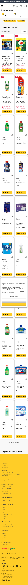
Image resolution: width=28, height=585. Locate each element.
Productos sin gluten (6, 511)
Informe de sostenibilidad (7, 576)
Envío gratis (4, 491)
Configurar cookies (14, 296)
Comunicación (5, 470)
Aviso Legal (3, 573)
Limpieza (4, 24)
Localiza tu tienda (6, 500)
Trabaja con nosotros (7, 472)
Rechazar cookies (14, 300)
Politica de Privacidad (6, 571)
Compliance (4, 579)
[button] (17, 6)
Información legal (6, 493)
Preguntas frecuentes (7, 526)
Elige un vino (4, 516)
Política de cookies (5, 568)
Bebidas (3, 537)
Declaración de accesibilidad (7, 570)
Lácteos (3, 539)
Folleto (3, 507)
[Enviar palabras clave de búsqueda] (2, 10)
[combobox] (14, 10)
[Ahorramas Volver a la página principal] (8, 6)
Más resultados (14, 442)
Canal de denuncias (5, 580)
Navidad (3, 509)
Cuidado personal (6, 542)
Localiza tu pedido (6, 486)
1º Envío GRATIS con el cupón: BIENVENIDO (14, 1)
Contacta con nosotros (7, 525)
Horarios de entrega (6, 488)
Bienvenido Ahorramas (7, 460)
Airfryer (3, 512)
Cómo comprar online (7, 484)
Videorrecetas (5, 465)
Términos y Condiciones (6, 574)
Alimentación (4, 535)
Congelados (4, 544)
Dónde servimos (5, 482)
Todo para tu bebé (6, 518)
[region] (14, 292)
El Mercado (4, 463)
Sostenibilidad (5, 467)
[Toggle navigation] (2, 6)
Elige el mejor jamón (6, 514)
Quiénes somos (5, 461)
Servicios (3, 469)
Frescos (3, 533)
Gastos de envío (5, 490)
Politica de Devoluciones (6, 577)
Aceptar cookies (14, 304)
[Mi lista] (12, 53)
